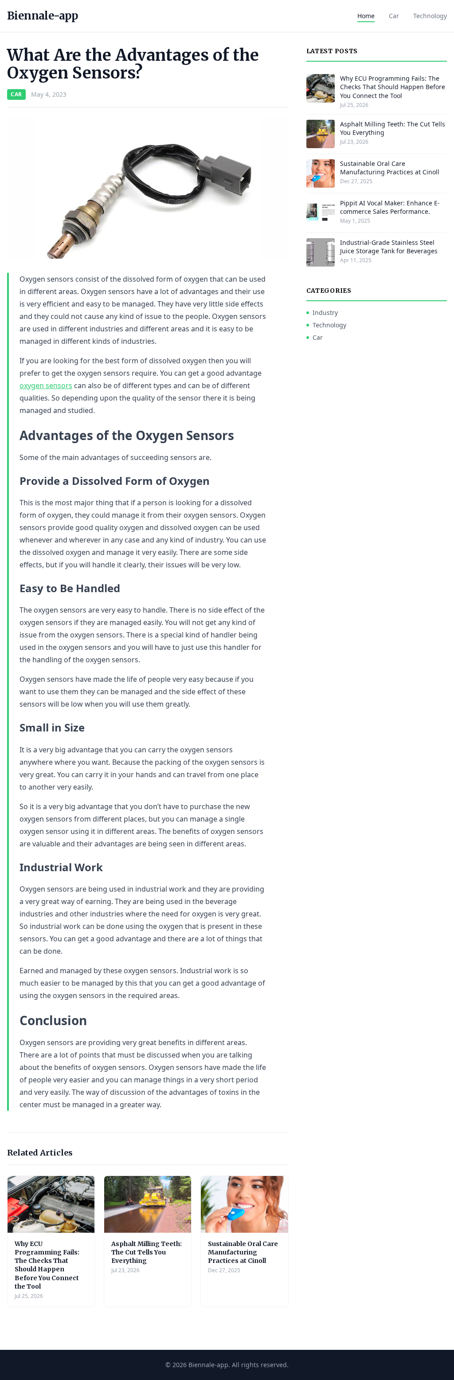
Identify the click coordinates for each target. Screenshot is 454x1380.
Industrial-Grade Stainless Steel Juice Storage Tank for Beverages (389, 246)
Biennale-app (42, 16)
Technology (430, 16)
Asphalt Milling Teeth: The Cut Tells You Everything (146, 1252)
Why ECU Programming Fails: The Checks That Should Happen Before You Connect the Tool (47, 1265)
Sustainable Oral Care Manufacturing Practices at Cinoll (243, 1252)
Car (394, 16)
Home (366, 16)
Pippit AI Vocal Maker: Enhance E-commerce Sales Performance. (390, 207)
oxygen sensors (46, 385)
